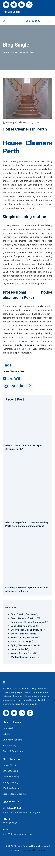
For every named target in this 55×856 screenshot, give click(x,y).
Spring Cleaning (10, 782)
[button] (49, 20)
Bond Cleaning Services (23, 614)
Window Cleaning (11, 788)
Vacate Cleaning (11, 776)
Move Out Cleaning (20, 641)
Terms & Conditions (13, 751)
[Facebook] (6, 4)
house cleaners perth (14, 371)
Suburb (6, 734)
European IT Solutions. (34, 850)
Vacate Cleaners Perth (22, 653)
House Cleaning (10, 765)
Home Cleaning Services (23, 637)
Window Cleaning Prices (23, 657)
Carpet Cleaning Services (23, 618)
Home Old (8, 728)
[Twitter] (13, 4)
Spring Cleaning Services (23, 645)
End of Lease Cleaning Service (26, 629)
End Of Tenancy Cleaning (23, 633)
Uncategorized (18, 649)
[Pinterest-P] (29, 4)
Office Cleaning (10, 771)
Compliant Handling (12, 739)
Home (6, 52)
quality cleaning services (30, 345)
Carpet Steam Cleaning (14, 794)
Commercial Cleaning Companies (28, 622)
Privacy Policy (9, 745)
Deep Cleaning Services (23, 626)
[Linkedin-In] (21, 4)
